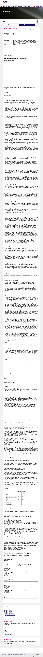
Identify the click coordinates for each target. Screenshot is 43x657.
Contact (29, 6)
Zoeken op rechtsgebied (9, 613)
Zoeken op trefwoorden (8, 611)
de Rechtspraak (20, 6)
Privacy (7, 654)
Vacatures (19, 654)
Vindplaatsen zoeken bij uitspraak (10, 614)
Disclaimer (24, 654)
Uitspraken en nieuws (11, 6)
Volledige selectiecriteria (8, 634)
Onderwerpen (5, 6)
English (2, 654)
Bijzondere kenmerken (7, 39)
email (41, 654)
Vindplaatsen (6, 44)
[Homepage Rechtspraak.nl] (4, 2)
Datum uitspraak (6, 33)
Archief (22, 654)
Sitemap (5, 654)
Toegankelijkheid (13, 654)
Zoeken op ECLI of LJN (8, 612)
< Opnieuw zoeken (10, 24)
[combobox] (33, 29)
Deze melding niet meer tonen (32, 21)
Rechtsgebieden (6, 37)
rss (39, 654)
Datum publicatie (6, 34)
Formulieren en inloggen (38, 6)
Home (2, 6)
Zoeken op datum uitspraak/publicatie (11, 610)
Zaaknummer (6, 36)
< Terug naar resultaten (27, 24)
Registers (16, 6)
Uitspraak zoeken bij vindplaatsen (10, 615)
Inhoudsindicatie (6, 40)
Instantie (5, 31)
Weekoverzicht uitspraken (9, 643)
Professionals (25, 6)
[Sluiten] (39, 21)
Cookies (9, 654)
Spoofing (16, 654)
